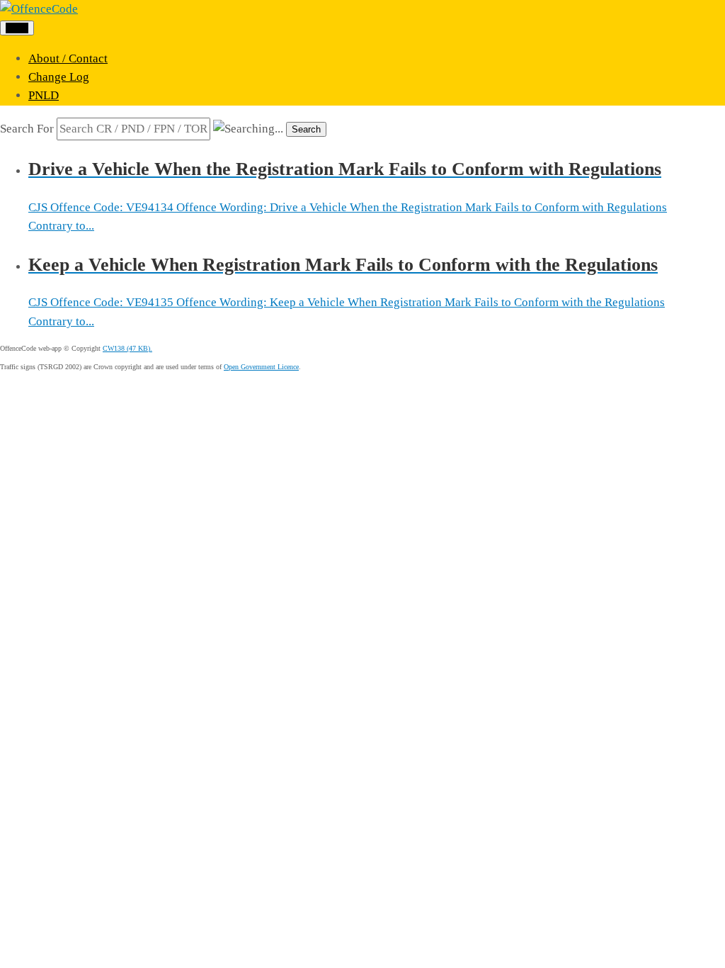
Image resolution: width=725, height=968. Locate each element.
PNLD (43, 95)
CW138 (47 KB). (127, 348)
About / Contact (68, 58)
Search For (27, 128)
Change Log (58, 77)
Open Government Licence (261, 367)
